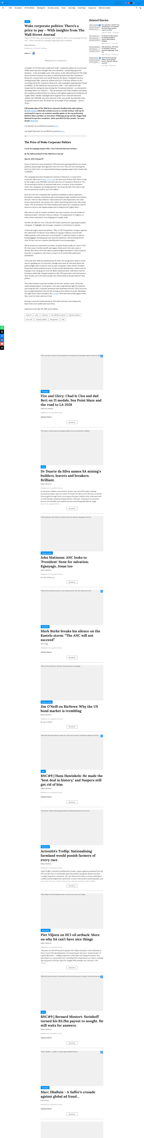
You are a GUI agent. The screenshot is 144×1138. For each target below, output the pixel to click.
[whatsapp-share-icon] (2, 328)
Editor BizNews (29, 45)
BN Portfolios (29, 8)
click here (34, 121)
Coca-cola (29, 319)
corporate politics (41, 319)
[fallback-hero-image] (95, 27)
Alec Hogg (44, 644)
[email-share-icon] (2, 344)
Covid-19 (28, 315)
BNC (10, 8)
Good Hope (82, 8)
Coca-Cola (51, 179)
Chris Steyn (45, 1100)
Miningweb (41, 8)
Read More (72, 422)
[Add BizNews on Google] (56, 61)
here (56, 126)
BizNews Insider (105, 8)
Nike (44, 179)
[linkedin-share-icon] (2, 340)
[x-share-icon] (2, 332)
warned (55, 293)
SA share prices (53, 8)
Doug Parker (54, 319)
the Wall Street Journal (58, 315)
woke (36, 315)
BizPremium (31, 111)
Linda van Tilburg (47, 408)
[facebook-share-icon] (2, 336)
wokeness (45, 315)
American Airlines (74, 315)
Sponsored (92, 8)
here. (63, 131)
